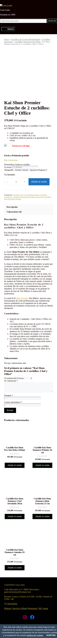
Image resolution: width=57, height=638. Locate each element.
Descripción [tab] (12, 207)
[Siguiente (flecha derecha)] (52, 319)
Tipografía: (9, 170)
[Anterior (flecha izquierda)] (5, 319)
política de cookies (35, 635)
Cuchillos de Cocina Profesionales (25, 39)
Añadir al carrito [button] (14, 465)
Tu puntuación (10, 378)
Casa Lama (5, 10)
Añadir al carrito (39, 182)
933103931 (12, 604)
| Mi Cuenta (43, 608)
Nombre (8, 395)
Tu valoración (11, 381)
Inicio (6, 39)
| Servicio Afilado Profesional (24, 608)
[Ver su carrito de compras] (2, 32)
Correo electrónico (13, 402)
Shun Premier (22, 298)
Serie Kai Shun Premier (12, 199)
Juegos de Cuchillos (43, 197)
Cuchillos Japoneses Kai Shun (28, 42)
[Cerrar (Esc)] (48, 3)
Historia (7, 608)
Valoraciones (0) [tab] (14, 212)
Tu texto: (8, 167)
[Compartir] (42, 3)
